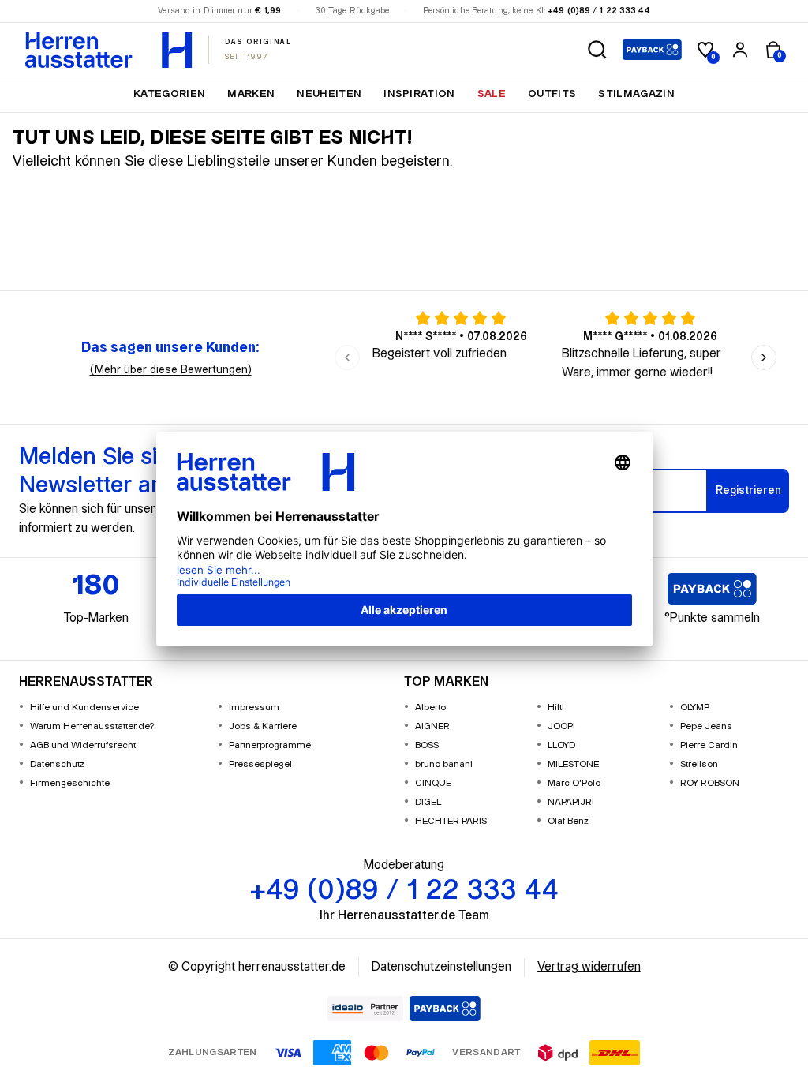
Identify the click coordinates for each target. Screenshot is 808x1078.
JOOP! (561, 726)
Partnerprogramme (270, 745)
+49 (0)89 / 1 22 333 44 (599, 11)
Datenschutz (57, 764)
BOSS (427, 745)
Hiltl (556, 707)
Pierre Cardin (709, 745)
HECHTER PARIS (451, 821)
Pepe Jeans (706, 726)
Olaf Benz (568, 821)
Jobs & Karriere (263, 726)
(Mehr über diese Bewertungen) (171, 370)
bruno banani (444, 764)
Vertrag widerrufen (589, 967)
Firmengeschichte (70, 783)
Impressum (254, 707)
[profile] (740, 50)
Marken (251, 94)
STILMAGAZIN (636, 94)
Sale (491, 94)
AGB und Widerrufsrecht (83, 745)
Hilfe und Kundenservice (84, 707)
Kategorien (169, 94)
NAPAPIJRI (571, 802)
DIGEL (428, 802)
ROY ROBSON (709, 783)
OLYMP (694, 707)
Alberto (430, 707)
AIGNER (432, 726)
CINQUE (433, 783)
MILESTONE (573, 764)
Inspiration (419, 94)
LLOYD (561, 745)
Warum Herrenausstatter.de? (92, 726)
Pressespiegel (260, 764)
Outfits (552, 94)
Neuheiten (329, 94)
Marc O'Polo (574, 783)
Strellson (699, 764)
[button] (597, 49)
